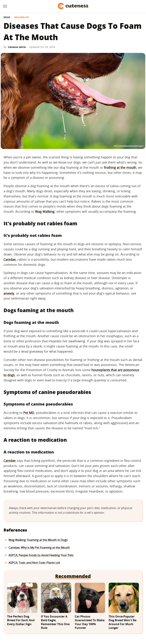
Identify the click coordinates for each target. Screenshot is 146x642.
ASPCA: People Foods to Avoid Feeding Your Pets (41, 555)
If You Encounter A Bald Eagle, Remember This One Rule (55, 622)
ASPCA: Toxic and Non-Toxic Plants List (34, 563)
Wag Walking (44, 211)
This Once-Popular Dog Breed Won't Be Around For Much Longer (122, 622)
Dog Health (21, 17)
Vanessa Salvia (17, 47)
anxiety (9, 293)
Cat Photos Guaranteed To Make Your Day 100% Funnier (90, 622)
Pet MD (28, 412)
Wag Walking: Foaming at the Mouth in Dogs (38, 540)
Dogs (7, 17)
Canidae (10, 460)
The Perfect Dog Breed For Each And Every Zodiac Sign (21, 620)
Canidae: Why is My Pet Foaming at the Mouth (39, 547)
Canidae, (10, 259)
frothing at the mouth (120, 167)
